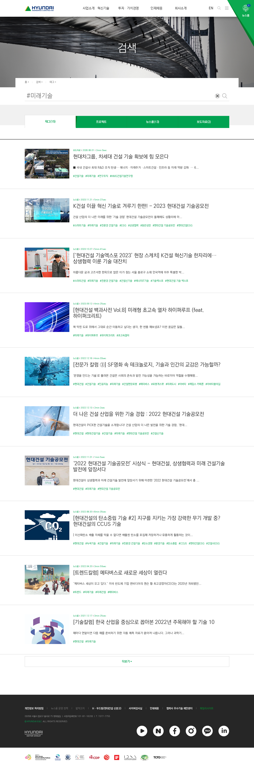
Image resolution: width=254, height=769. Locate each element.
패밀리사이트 (206, 708)
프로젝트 (101, 122)
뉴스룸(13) (152, 122)
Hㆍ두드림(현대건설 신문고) (106, 708)
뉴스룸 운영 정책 (59, 708)
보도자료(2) (204, 122)
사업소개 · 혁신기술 (96, 8)
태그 (52, 82)
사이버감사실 (135, 708)
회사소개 (181, 8)
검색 (38, 82)
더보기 (126, 661)
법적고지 (80, 708)
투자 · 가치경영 (128, 8)
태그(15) (50, 121)
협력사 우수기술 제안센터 (179, 708)
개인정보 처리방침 (34, 708)
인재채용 (157, 8)
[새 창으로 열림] (34, 733)
